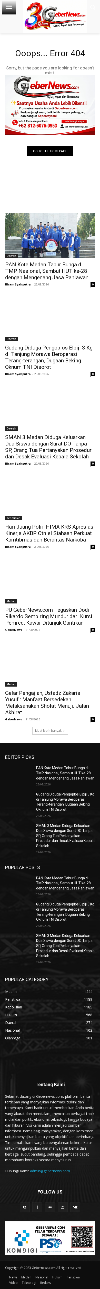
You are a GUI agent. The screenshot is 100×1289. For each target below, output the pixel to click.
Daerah (11, 256)
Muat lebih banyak (48, 730)
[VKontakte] (75, 1207)
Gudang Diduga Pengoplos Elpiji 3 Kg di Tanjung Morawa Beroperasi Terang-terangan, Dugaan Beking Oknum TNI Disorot (49, 357)
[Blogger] (25, 1207)
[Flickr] (50, 1207)
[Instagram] (63, 1207)
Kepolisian (14, 518)
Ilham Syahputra (18, 284)
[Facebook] (37, 1207)
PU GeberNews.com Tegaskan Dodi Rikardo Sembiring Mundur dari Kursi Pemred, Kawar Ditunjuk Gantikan (48, 616)
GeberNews (13, 630)
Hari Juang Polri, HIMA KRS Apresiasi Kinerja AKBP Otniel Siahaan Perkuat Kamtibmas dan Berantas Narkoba (50, 533)
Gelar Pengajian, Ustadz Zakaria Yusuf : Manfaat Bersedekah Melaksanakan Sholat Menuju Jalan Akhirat (47, 702)
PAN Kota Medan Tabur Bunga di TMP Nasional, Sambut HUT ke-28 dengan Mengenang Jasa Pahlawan (46, 271)
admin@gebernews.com (50, 1170)
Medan (11, 601)
